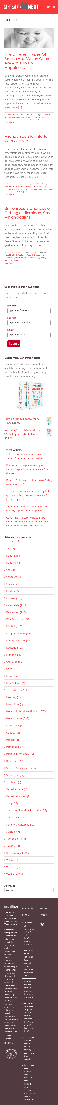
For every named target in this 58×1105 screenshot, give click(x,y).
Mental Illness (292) (17, 718)
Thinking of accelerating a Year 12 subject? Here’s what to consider (29, 933)
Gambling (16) (14, 661)
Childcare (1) (13, 577)
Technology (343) (16, 838)
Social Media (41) (16, 817)
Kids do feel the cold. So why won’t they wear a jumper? (28, 989)
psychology (41, 257)
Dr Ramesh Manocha (14, 184)
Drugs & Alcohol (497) (19, 633)
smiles (6, 120)
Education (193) (15, 647)
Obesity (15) (13, 732)
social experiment (11, 192)
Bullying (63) (13, 562)
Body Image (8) (14, 555)
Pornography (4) (15, 746)
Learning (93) (13, 697)
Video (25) (12, 860)
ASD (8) (10, 548)
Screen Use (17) (15, 775)
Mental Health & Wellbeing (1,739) (26, 711)
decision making (38, 255)
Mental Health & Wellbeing (29, 47)
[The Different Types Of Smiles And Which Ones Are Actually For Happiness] (29, 38)
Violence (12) (13, 867)
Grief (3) (10, 669)
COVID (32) (12, 591)
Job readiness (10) (16, 690)
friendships (8, 189)
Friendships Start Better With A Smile (26, 138)
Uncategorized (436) (18, 853)
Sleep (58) (12, 803)
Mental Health (46, 117)
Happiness (36, 117)
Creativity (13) (14, 598)
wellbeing (24, 120)
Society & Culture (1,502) (20, 824)
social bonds (48, 189)
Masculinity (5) (14, 704)
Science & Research (33, 186)
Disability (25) (14, 626)
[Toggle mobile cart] (48, 6)
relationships (32, 189)
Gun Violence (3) (15, 683)
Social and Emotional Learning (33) (26, 810)
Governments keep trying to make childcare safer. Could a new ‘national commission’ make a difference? (27, 521)
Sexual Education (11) (19, 796)
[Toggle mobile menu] (54, 6)
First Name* (13, 306)
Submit (14, 343)
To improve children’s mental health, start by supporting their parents (29, 1048)
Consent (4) (12, 584)
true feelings (15, 120)
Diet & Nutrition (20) (18, 619)
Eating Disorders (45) (18, 640)
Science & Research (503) (21, 768)
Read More (8, 122)
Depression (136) (16, 612)
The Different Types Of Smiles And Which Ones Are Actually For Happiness (29, 30)
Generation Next (13, 114)
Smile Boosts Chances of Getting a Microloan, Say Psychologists (27, 212)
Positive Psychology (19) (20, 753)
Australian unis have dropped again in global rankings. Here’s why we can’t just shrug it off (28, 495)
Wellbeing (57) (14, 874)
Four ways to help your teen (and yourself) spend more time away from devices (27, 469)
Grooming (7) (13, 676)
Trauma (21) (13, 846)
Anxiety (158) (13, 541)
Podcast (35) (13, 739)
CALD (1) (11, 569)
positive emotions (20, 189)
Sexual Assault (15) (17, 789)
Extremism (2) (14, 654)
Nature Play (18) (15, 725)
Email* (10, 330)
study (21, 192)
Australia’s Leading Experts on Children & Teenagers (10, 918)
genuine (29, 117)
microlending (9, 257)
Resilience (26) (14, 761)
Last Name (12, 318)
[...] (20, 107)
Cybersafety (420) (16, 605)
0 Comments (35, 120)
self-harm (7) (13, 782)
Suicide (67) (13, 831)
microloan (19, 257)
